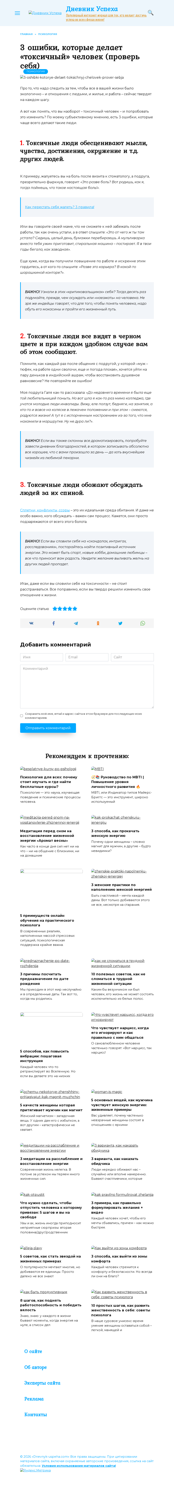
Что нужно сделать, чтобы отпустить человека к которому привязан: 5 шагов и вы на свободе (51, 1210)
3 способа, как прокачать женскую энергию (115, 833)
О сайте (33, 1351)
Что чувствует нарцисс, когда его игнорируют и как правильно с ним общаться (120, 1033)
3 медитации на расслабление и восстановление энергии (51, 1161)
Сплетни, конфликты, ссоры (45, 510)
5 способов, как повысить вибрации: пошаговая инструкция (44, 1056)
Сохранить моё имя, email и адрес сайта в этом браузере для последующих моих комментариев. (83, 715)
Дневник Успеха (92, 9)
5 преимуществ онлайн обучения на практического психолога (47, 920)
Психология (36, 71)
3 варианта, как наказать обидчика (114, 1161)
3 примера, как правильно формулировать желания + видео (117, 1207)
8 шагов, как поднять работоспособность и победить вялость (50, 1305)
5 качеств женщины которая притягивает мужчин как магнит (51, 1107)
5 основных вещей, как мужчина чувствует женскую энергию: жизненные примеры (122, 1105)
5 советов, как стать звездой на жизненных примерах (50, 1258)
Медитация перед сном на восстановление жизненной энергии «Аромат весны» (47, 835)
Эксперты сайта (42, 1382)
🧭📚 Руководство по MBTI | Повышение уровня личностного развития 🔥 (117, 782)
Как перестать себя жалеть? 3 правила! (59, 207)
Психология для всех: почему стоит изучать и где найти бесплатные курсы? (48, 782)
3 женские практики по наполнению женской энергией (121, 887)
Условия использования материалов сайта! (79, 1466)
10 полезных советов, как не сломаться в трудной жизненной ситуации (118, 979)
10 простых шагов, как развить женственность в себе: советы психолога (120, 1310)
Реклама (34, 1398)
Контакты (35, 1414)
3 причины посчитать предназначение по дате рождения (44, 979)
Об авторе (35, 1367)
